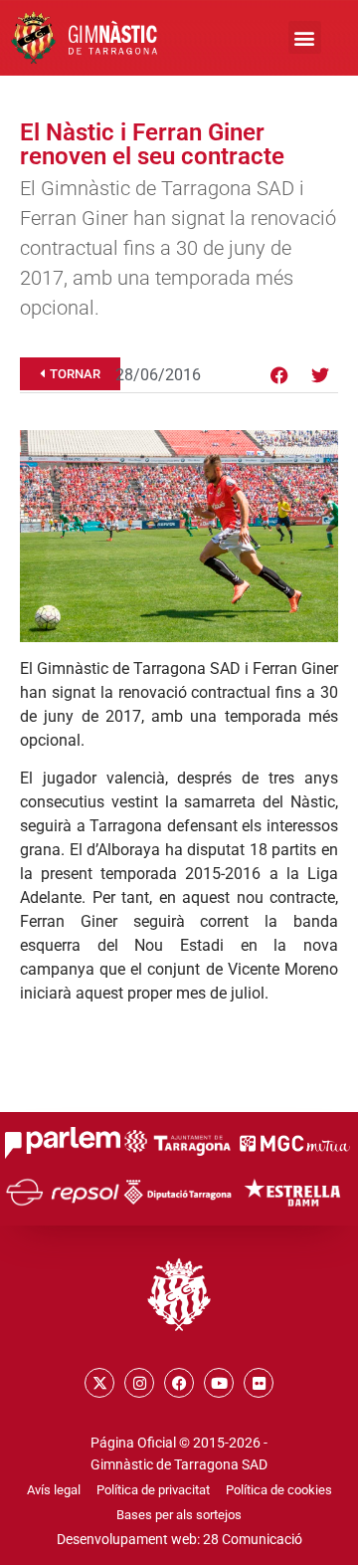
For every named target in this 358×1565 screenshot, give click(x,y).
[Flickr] (258, 1383)
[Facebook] (279, 375)
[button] (304, 37)
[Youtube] (219, 1383)
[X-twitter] (99, 1383)
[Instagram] (139, 1383)
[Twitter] (320, 375)
